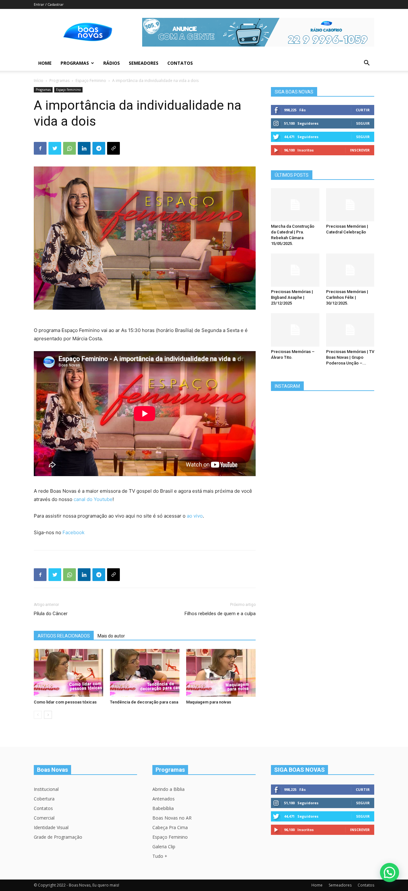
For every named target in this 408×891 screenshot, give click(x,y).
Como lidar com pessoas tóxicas (65, 702)
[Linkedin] (84, 148)
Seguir (363, 123)
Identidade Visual (51, 827)
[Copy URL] (113, 148)
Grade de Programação (58, 837)
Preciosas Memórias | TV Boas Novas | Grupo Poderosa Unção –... (350, 357)
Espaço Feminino (91, 80)
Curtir (363, 109)
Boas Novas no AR (172, 818)
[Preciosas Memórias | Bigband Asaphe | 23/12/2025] (295, 270)
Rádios (111, 63)
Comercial (44, 818)
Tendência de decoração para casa (144, 702)
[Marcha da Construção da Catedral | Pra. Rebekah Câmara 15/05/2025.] (295, 204)
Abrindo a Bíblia (168, 789)
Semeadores (143, 63)
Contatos (180, 63)
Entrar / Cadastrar (49, 4)
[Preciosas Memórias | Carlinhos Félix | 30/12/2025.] (350, 270)
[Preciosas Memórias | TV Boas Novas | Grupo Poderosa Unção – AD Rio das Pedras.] (350, 329)
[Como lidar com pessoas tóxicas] (68, 673)
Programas (75, 63)
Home (45, 63)
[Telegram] (98, 148)
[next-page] (48, 715)
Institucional (46, 789)
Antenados (163, 799)
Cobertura (44, 799)
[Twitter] (54, 148)
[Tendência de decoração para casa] (144, 673)
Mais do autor (111, 635)
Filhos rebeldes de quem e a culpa (220, 613)
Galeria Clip (163, 846)
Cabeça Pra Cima (170, 827)
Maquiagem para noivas (208, 702)
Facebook (73, 532)
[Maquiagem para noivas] (221, 673)
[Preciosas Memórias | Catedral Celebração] (350, 204)
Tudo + (159, 856)
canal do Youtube (93, 499)
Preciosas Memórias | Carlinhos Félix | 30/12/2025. (347, 297)
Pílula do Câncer (51, 613)
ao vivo (195, 516)
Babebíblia (163, 808)
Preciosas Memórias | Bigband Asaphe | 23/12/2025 (292, 297)
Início (38, 80)
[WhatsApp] (69, 148)
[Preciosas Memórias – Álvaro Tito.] (295, 329)
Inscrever (360, 150)
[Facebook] (40, 148)
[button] (366, 64)
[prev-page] (38, 715)
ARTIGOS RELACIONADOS (64, 635)
